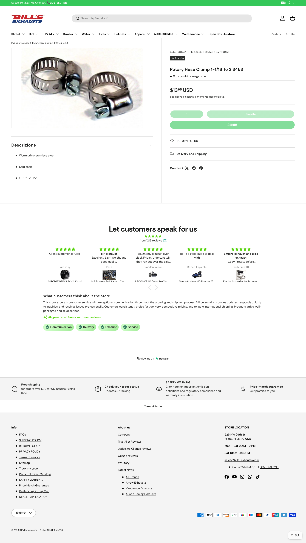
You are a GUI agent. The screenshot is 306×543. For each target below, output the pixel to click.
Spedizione (176, 96)
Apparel (140, 34)
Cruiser (68, 34)
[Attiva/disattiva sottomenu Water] (93, 34)
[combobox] (162, 18)
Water (86, 34)
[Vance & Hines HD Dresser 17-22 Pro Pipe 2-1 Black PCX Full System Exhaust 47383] (197, 275)
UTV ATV (48, 34)
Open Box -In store (221, 34)
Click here (172, 387)
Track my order (29, 468)
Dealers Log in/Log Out (34, 491)
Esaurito (251, 113)
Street (15, 34)
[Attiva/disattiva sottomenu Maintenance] (203, 34)
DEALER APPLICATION (33, 497)
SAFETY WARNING (31, 480)
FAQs (22, 434)
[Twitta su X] (186, 168)
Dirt (31, 34)
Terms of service (29, 457)
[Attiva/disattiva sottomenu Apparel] (148, 34)
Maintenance (191, 34)
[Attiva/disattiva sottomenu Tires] (109, 34)
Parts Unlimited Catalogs (35, 474)
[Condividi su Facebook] (193, 168)
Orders (276, 34)
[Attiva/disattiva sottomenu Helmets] (129, 34)
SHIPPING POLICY (30, 440)
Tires (102, 34)
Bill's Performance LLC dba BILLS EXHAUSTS (41, 530)
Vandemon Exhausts (139, 488)
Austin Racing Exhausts (141, 494)
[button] (292, 18)
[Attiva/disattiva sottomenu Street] (23, 34)
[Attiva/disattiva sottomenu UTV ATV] (57, 34)
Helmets (120, 34)
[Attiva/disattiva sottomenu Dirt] (37, 34)
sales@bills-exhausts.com (242, 460)
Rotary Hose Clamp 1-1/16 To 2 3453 (50, 43)
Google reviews (128, 456)
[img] (153, 236)
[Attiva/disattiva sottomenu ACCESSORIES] (176, 34)
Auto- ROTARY (178, 52)
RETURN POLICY (29, 446)
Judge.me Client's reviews (134, 449)
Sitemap (24, 463)
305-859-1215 (269, 467)
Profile (290, 34)
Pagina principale (20, 43)
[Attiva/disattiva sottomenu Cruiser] (76, 34)
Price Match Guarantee (34, 485)
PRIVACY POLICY (29, 451)
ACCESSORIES (163, 34)
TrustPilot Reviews (129, 441)
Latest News (126, 470)
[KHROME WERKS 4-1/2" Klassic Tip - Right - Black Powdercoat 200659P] (65, 275)
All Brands (132, 477)
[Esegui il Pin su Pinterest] (201, 168)
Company (124, 434)
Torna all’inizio (153, 406)
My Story (123, 463)
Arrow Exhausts (136, 482)
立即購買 (232, 124)
